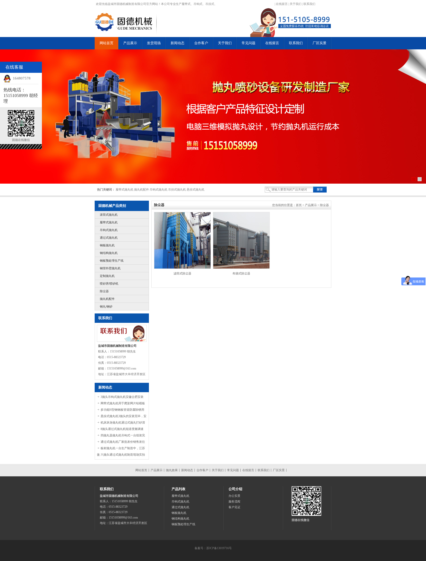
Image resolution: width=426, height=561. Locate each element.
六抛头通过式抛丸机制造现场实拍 (123, 454)
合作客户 (201, 43)
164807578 (22, 78)
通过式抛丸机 (109, 237)
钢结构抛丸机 (109, 253)
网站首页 (106, 43)
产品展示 (130, 43)
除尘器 (104, 291)
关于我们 (296, 4)
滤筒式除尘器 (182, 273)
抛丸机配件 (107, 299)
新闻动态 (177, 43)
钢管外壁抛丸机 (110, 268)
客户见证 (234, 507)
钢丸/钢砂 (106, 306)
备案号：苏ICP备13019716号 (213, 548)
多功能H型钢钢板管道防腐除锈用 (122, 409)
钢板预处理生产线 (112, 260)
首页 (299, 205)
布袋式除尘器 (241, 273)
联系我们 (309, 4)
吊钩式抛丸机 (109, 230)
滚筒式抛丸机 (109, 214)
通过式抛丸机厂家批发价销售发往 (123, 442)
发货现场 (154, 43)
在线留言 (282, 4)
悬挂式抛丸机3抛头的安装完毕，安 (123, 416)
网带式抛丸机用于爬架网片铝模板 (123, 403)
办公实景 (234, 496)
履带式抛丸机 (109, 222)
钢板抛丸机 (107, 245)
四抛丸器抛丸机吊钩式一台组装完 (123, 435)
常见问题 (248, 43)
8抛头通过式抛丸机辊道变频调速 (122, 429)
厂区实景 (319, 43)
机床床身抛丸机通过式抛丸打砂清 (123, 422)
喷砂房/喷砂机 (109, 283)
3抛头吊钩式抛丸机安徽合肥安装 (122, 397)
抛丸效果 (172, 470)
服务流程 (234, 501)
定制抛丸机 (107, 276)
